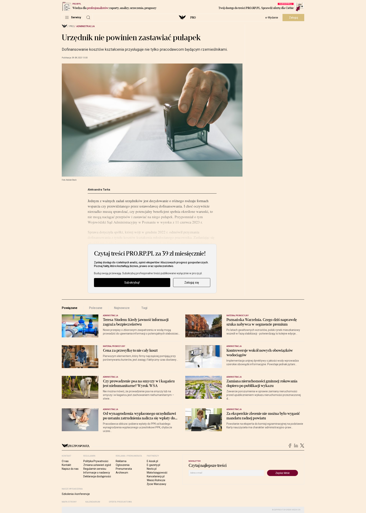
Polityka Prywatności (95, 461)
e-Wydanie (271, 17)
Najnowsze (122, 308)
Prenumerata (124, 468)
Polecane (96, 308)
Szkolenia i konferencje (76, 493)
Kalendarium (92, 502)
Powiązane (69, 308)
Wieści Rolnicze (156, 480)
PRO (193, 17)
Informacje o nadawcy (96, 472)
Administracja (85, 26)
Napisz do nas (70, 468)
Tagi (144, 308)
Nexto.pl (152, 468)
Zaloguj (293, 17)
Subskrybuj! (132, 282)
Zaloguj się (191, 282)
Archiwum (122, 472)
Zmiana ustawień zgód (97, 464)
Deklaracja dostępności (97, 476)
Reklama (121, 461)
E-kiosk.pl (152, 461)
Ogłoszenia (122, 464)
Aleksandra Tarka (99, 189)
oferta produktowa (120, 502)
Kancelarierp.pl (156, 476)
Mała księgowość (157, 472)
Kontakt (66, 464)
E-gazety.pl (153, 464)
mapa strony (69, 502)
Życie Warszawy (156, 484)
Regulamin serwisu (94, 468)
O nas (65, 461)
